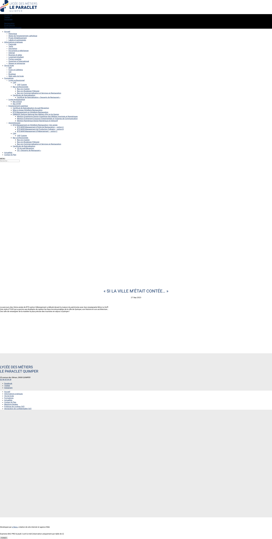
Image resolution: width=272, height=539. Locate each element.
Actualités (8, 152)
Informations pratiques (13, 42)
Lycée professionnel (16, 80)
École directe (9, 25)
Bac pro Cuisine (23, 89)
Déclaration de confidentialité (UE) (18, 409)
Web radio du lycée (16, 76)
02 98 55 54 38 (5, 379)
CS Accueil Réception (25, 148)
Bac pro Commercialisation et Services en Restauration (39, 93)
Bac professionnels (20, 87)
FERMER (4, 538)
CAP (14, 82)
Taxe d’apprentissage (12, 28)
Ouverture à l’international (18, 61)
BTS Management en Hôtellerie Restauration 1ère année (35, 125)
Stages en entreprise (16, 63)
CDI (9, 72)
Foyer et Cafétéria (15, 70)
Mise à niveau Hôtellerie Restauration (27, 110)
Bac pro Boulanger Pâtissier (28, 91)
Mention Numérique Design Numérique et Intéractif (37, 121)
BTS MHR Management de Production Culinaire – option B (40, 129)
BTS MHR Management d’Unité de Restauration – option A (40, 127)
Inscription (12, 48)
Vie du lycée (9, 65)
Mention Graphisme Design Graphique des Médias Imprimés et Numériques (47, 116)
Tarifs (10, 46)
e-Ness (15, 527)
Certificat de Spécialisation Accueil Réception (31, 108)
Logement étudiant (16, 57)
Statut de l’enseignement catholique (22, 36)
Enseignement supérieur (18, 106)
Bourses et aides (15, 55)
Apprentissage (14, 123)
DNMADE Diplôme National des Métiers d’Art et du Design (36, 114)
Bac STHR (17, 104)
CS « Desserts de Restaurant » (29, 150)
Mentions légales (11, 404)
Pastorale (12, 44)
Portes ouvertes (14, 59)
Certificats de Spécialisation (24, 95)
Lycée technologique (16, 99)
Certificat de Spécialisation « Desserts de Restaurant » (38, 97)
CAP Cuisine (22, 85)
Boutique (12, 74)
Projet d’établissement (17, 38)
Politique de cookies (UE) (14, 406)
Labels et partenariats (17, 40)
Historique (12, 34)
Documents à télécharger (18, 51)
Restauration (9, 23)
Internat (11, 53)
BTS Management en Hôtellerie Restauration (30, 112)
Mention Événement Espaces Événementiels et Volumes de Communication (47, 119)
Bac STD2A (17, 102)
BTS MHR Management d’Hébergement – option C (37, 131)
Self (10, 68)
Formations (8, 78)
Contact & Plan (10, 155)
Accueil (7, 31)
